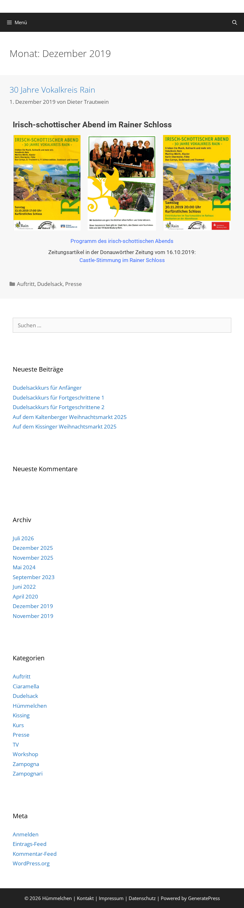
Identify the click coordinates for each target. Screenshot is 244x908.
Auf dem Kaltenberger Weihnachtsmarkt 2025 (70, 417)
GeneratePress (204, 898)
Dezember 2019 (33, 606)
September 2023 (34, 577)
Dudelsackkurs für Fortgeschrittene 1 (59, 397)
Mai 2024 (24, 567)
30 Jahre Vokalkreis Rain (52, 89)
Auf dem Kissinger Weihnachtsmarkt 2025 (65, 426)
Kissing (21, 715)
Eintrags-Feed (29, 844)
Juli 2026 (23, 538)
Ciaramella (26, 686)
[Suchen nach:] (122, 325)
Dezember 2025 (33, 547)
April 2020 (25, 596)
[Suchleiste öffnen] (234, 22)
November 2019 (33, 616)
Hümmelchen (30, 705)
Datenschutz (142, 898)
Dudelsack (50, 283)
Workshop (25, 754)
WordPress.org (31, 863)
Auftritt (26, 283)
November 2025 (33, 557)
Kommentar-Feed (35, 853)
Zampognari (28, 773)
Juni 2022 (24, 586)
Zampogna (26, 764)
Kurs (18, 725)
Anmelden (25, 834)
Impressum (111, 898)
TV (16, 744)
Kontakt (85, 898)
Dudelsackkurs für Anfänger (47, 387)
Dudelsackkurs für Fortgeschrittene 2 (59, 407)
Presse (73, 283)
